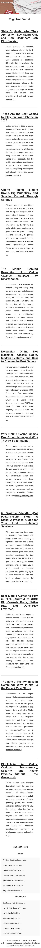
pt (22, 945)
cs (24, 943)
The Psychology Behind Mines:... (14, 875)
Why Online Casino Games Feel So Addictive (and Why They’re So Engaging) (19, 437)
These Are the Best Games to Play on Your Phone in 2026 (19, 117)
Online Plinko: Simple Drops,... (14, 865)
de (27, 943)
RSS (34, 940)
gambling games (13, 803)
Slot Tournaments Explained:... (14, 903)
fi (32, 943)
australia (9, 943)
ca (14, 943)
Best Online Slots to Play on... (13, 885)
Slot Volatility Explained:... (12, 923)
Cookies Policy (27, 940)
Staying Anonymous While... (13, 870)
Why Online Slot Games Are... (13, 880)
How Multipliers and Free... (12, 933)
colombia (19, 943)
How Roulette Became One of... (14, 908)
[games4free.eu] (20, 7)
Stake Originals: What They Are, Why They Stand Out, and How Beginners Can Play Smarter (19, 36)
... (14, 99)
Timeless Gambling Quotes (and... (15, 860)
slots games (14, 370)
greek (38, 943)
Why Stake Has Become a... (13, 891)
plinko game (16, 228)
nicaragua (15, 945)
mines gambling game (24, 496)
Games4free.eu (15, 940)
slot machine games (14, 545)
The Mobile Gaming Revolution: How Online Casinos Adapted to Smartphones (19, 273)
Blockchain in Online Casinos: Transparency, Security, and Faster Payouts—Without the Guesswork (19, 771)
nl (20, 945)
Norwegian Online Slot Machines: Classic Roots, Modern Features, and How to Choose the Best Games (19, 356)
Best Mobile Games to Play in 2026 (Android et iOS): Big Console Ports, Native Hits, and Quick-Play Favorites (19, 602)
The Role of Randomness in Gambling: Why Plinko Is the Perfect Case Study (19, 685)
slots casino (16, 667)
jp (10, 945)
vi (30, 945)
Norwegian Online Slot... (11, 913)
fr (34, 943)
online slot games (19, 139)
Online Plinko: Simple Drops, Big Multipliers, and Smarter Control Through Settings (19, 194)
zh (33, 945)
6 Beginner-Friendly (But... (12, 918)
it (8, 945)
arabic (3, 943)
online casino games (20, 337)
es (30, 943)
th (25, 945)
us (28, 945)
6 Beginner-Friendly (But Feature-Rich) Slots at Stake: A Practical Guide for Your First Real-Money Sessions (19, 520)
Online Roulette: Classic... (12, 928)
